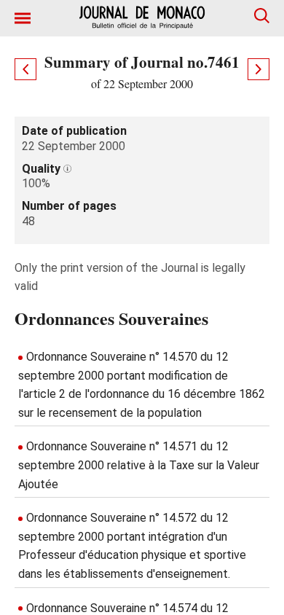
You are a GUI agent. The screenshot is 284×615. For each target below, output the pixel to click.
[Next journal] (258, 69)
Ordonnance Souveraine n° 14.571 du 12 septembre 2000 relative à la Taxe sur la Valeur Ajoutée (138, 464)
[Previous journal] (25, 69)
